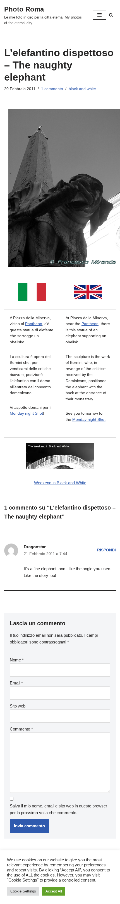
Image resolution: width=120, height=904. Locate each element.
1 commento (52, 89)
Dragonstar (35, 546)
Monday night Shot (26, 413)
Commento (21, 729)
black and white (82, 89)
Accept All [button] (53, 891)
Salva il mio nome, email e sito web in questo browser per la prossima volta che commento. (58, 809)
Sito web (17, 706)
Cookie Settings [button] (23, 891)
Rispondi (106, 550)
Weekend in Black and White (60, 482)
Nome (17, 660)
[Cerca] (111, 15)
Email (16, 683)
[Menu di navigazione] (99, 15)
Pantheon (33, 324)
